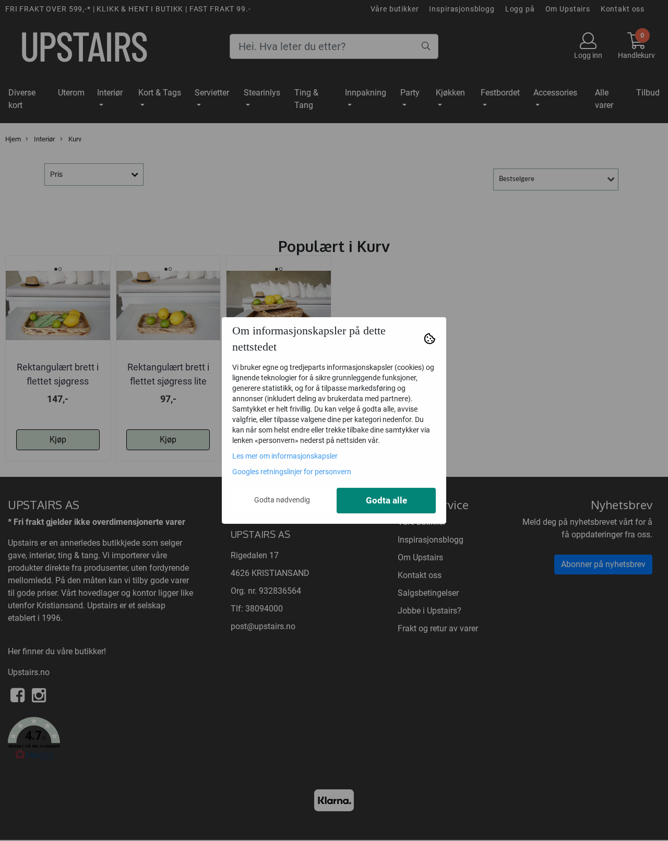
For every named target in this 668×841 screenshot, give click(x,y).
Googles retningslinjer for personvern (291, 471)
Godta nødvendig (282, 500)
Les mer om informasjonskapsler (285, 456)
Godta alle (386, 501)
